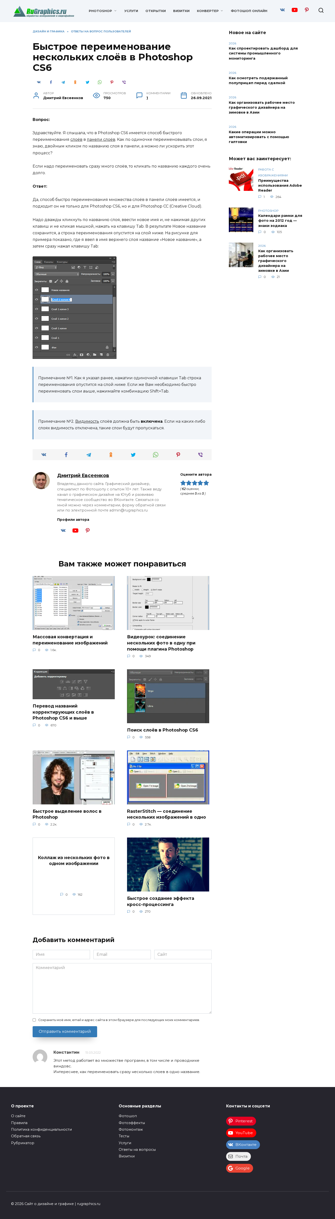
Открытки (155, 11)
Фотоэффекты (132, 1123)
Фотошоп (128, 1116)
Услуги (131, 11)
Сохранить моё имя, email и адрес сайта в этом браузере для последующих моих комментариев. (119, 1020)
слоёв (76, 139)
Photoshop (100, 11)
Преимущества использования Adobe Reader (280, 185)
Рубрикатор (22, 1143)
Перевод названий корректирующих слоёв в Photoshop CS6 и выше (63, 712)
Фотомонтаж (131, 1129)
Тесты (124, 1136)
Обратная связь (25, 1136)
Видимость (87, 421)
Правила (19, 1123)
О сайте (18, 1116)
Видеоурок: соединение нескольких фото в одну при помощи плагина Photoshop (161, 642)
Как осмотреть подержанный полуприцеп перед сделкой (258, 80)
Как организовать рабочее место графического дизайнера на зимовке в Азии (262, 107)
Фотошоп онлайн (249, 11)
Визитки (181, 11)
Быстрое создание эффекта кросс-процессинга (160, 901)
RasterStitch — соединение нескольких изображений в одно (166, 814)
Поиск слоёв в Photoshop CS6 (162, 730)
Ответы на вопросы (137, 1149)
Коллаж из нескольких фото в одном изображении (74, 860)
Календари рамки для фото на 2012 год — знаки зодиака (280, 221)
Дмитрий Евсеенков (83, 475)
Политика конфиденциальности (41, 1129)
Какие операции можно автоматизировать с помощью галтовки (259, 137)
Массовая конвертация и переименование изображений (70, 639)
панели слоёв (101, 139)
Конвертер (208, 11)
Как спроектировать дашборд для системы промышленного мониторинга (263, 53)
